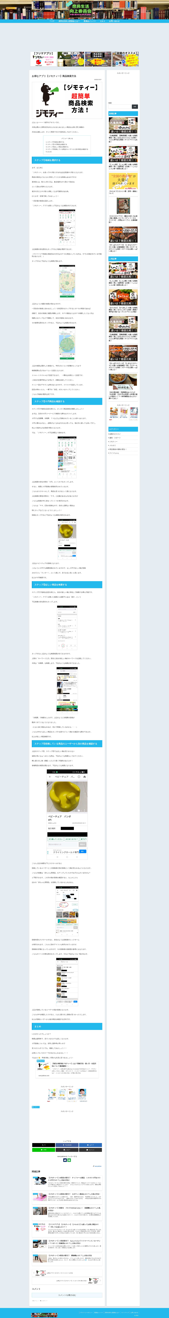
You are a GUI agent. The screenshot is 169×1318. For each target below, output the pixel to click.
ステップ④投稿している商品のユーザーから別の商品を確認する (67, 149)
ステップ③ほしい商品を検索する (57, 147)
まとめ (49, 151)
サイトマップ (125, 1312)
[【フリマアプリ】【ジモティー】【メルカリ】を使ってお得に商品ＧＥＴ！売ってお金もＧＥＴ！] (43, 59)
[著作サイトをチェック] (65, 1160)
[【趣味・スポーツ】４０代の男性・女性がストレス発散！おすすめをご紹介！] (71, 59)
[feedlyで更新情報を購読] (69, 1160)
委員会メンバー (98, 1312)
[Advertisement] (84, 36)
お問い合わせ (134, 1312)
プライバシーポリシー (86, 1312)
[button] (67, 1150)
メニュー (64, 138)
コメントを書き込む (67, 1295)
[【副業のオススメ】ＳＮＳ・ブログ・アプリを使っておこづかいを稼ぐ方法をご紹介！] (125, 59)
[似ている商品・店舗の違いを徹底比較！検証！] (98, 59)
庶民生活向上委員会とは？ (112, 1312)
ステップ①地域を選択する (55, 142)
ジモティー (36, 1107)
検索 (110, 103)
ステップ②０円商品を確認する (57, 144)
